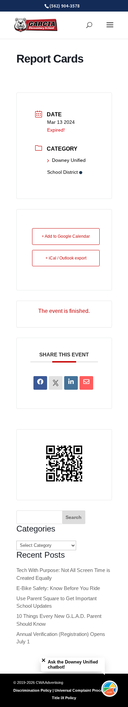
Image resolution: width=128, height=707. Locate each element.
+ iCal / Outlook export (65, 258)
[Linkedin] (71, 383)
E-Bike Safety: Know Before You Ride (58, 588)
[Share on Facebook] (40, 383)
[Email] (86, 383)
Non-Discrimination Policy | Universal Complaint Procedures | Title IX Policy (64, 690)
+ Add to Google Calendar (66, 236)
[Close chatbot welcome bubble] (43, 660)
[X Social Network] (55, 383)
